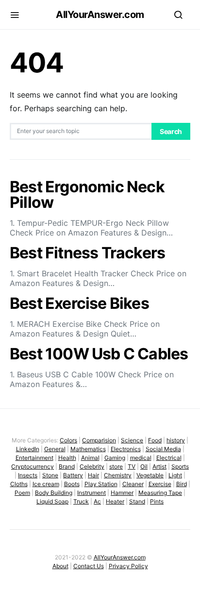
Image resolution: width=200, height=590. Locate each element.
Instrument (91, 492)
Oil (144, 466)
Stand (137, 501)
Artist (159, 466)
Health (67, 457)
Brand (67, 466)
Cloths (19, 484)
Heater (115, 501)
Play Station (100, 484)
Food (155, 440)
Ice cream (46, 484)
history (176, 440)
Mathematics (88, 449)
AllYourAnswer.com (100, 14)
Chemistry (118, 475)
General (55, 449)
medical (140, 457)
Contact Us (88, 566)
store (116, 466)
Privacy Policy (128, 566)
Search (171, 131)
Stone (50, 475)
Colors (68, 440)
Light (175, 475)
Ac (97, 501)
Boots (72, 484)
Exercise (160, 484)
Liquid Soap (52, 501)
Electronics (126, 449)
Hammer (122, 492)
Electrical (169, 457)
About (60, 566)
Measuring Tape (160, 492)
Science (132, 440)
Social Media (163, 449)
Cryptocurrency (32, 466)
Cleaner (133, 484)
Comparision (99, 440)
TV (131, 466)
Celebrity (92, 466)
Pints (157, 501)
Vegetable (150, 475)
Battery (73, 475)
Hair (93, 475)
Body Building (53, 492)
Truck (81, 501)
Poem (22, 492)
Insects (27, 475)
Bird (181, 484)
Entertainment (34, 457)
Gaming (114, 457)
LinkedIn (27, 449)
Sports (180, 466)
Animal (90, 457)
